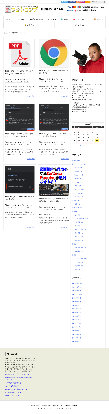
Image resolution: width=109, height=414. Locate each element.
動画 (55, 209)
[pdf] (21, 54)
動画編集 (60, 209)
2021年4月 (77, 283)
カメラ (78, 215)
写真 (74, 211)
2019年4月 (76, 342)
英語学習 (79, 266)
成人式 (78, 226)
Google (78, 171)
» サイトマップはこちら (13, 396)
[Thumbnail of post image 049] (21, 180)
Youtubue (79, 175)
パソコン (26, 82)
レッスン (79, 262)
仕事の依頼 (77, 208)
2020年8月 (76, 302)
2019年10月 (77, 327)
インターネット (10, 82)
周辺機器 (79, 197)
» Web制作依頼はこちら (13, 383)
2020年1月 (76, 320)
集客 (77, 204)
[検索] (104, 2)
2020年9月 (76, 298)
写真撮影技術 (82, 218)
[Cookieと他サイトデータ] (21, 118)
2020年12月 (77, 294)
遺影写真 (79, 240)
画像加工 (79, 237)
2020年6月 (76, 309)
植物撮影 (79, 233)
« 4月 (79, 146)
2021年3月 (76, 287)
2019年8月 (76, 334)
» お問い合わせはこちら (13, 392)
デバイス (19, 82)
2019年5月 (76, 338)
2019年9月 (76, 331)
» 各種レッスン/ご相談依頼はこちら (17, 389)
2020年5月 (76, 312)
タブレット (79, 189)
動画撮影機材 (80, 248)
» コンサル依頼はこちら (13, 386)
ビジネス (76, 200)
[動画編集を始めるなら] (55, 182)
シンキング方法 (81, 258)
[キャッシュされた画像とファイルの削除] (55, 118)
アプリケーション (25, 80)
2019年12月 (77, 323)
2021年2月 (76, 291)
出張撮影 (79, 222)
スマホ (78, 186)
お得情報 (76, 160)
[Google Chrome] (55, 54)
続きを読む (31, 96)
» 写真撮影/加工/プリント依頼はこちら (18, 374)
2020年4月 (76, 316)
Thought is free (66, 409)
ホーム (8, 33)
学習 (75, 255)
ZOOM (78, 179)
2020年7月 (76, 305)
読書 (77, 269)
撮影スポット (80, 229)
